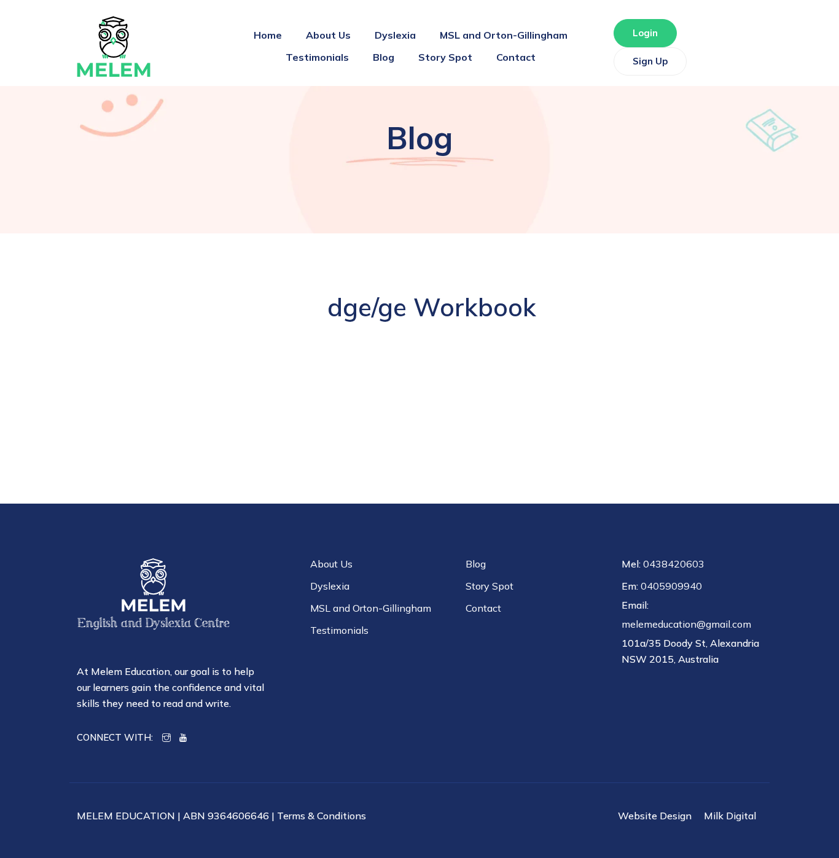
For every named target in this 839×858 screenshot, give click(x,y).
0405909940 (671, 586)
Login (645, 33)
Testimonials (317, 57)
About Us (328, 35)
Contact (516, 57)
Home (268, 35)
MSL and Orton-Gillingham (504, 35)
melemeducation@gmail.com (686, 624)
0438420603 (673, 564)
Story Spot (445, 57)
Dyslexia (395, 35)
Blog (383, 57)
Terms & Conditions (321, 815)
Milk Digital (730, 815)
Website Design (655, 815)
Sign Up (650, 61)
